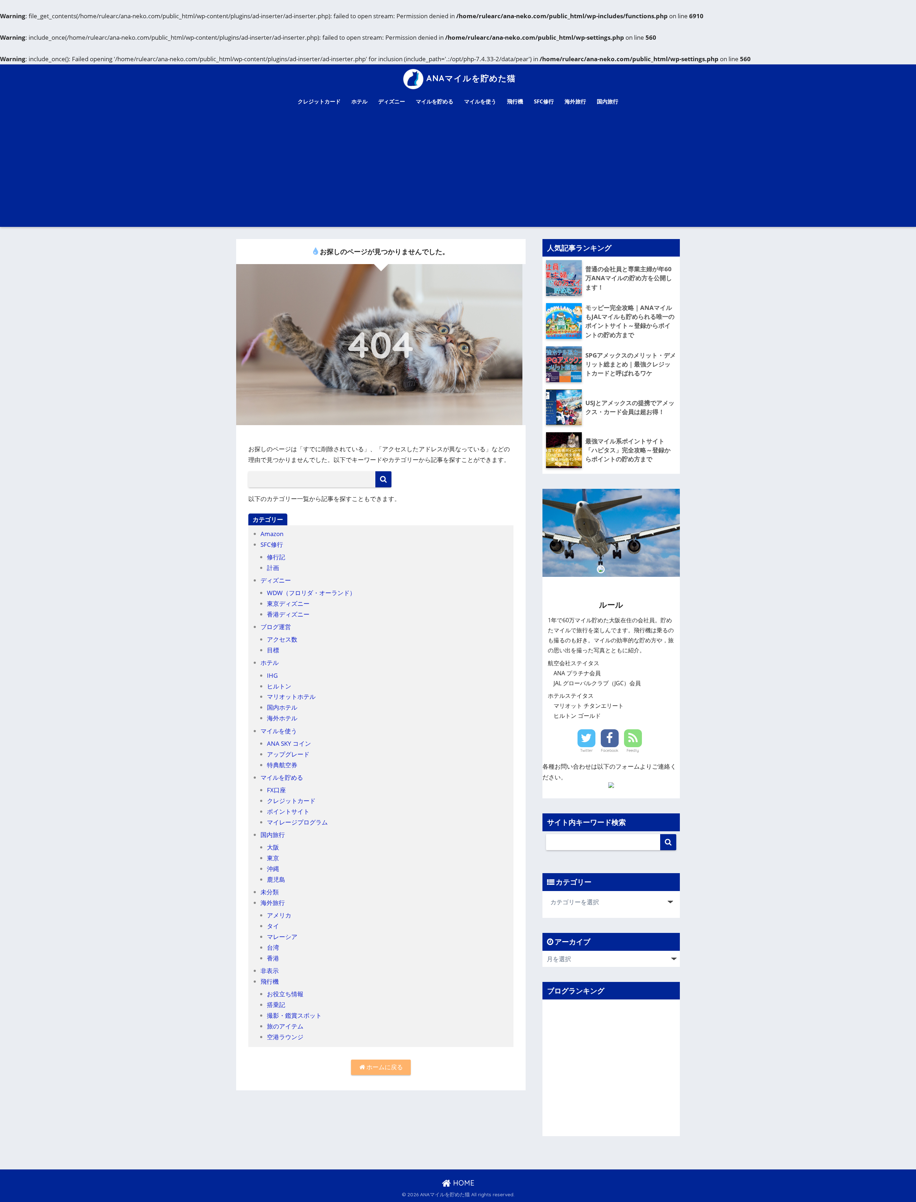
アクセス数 (282, 639)
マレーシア (282, 937)
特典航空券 (282, 765)
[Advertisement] (458, 173)
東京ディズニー (288, 603)
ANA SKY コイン (289, 743)
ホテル (359, 101)
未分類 (269, 892)
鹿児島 (276, 879)
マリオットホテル (291, 696)
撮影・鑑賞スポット (294, 1015)
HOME (462, 1182)
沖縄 (273, 869)
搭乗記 (276, 1005)
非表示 (269, 971)
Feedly (633, 750)
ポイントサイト (288, 811)
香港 (273, 958)
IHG (272, 675)
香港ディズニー (288, 614)
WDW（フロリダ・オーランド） (311, 593)
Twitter (586, 750)
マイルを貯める (434, 101)
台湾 (273, 947)
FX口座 (276, 790)
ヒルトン (279, 686)
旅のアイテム (285, 1026)
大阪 (273, 847)
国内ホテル (282, 707)
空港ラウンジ (285, 1037)
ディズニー (391, 101)
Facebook (609, 750)
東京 (273, 858)
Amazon (271, 534)
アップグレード (288, 754)
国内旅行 (607, 101)
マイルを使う (480, 101)
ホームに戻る (384, 1067)
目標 (273, 650)
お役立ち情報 (285, 994)
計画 (273, 568)
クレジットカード (319, 101)
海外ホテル (282, 718)
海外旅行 (575, 101)
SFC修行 (544, 101)
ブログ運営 (275, 627)
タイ (273, 926)
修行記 (276, 557)
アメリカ (279, 915)
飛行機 (515, 101)
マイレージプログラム (297, 822)
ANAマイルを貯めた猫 (471, 78)
